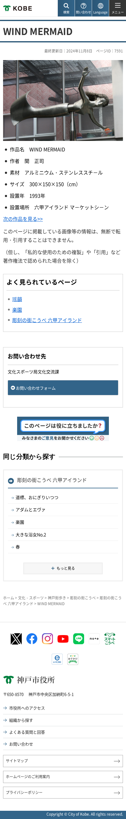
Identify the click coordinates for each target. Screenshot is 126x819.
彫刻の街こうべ (83, 598)
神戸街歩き (57, 598)
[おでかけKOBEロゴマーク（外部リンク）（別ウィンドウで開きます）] (72, 659)
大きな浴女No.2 (31, 534)
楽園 (20, 522)
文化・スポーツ (31, 598)
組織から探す (21, 720)
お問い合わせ (21, 744)
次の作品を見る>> (23, 218)
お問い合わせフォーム (36, 388)
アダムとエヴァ (31, 509)
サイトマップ (17, 760)
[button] (66, 8)
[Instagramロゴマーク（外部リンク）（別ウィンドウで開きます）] (47, 638)
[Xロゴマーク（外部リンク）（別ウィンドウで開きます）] (16, 639)
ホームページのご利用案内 (28, 776)
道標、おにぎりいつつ (37, 497)
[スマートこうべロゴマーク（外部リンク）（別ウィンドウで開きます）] (109, 639)
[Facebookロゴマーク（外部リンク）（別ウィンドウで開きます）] (31, 638)
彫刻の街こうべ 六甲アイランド (52, 479)
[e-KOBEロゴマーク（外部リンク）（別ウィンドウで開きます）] (57, 659)
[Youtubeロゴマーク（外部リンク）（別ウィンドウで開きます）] (63, 639)
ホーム (8, 598)
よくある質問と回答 (27, 732)
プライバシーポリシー (24, 792)
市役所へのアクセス (27, 708)
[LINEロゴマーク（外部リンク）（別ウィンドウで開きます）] (78, 638)
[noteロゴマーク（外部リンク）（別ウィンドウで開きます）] (94, 638)
